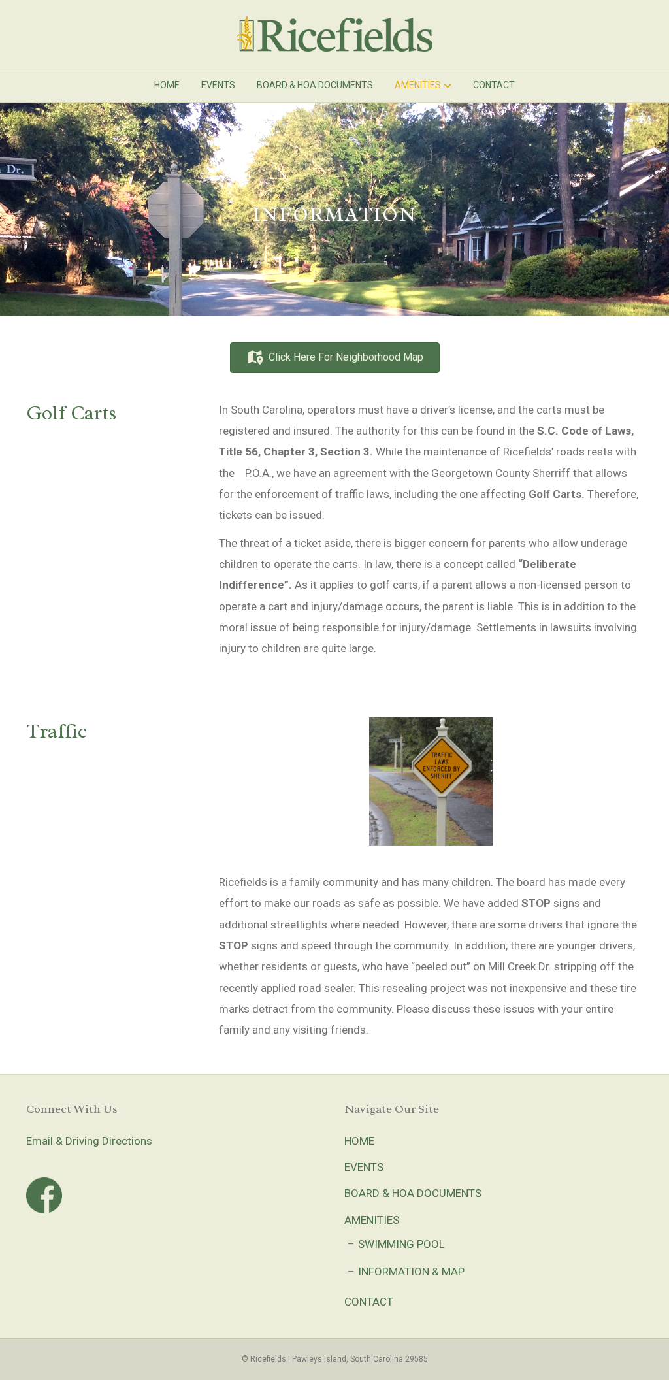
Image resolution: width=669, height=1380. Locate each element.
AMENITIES (418, 85)
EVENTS (218, 85)
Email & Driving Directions (89, 1140)
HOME (167, 85)
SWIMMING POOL (401, 1244)
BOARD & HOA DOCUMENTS (315, 85)
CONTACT (494, 85)
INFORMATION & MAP (411, 1271)
